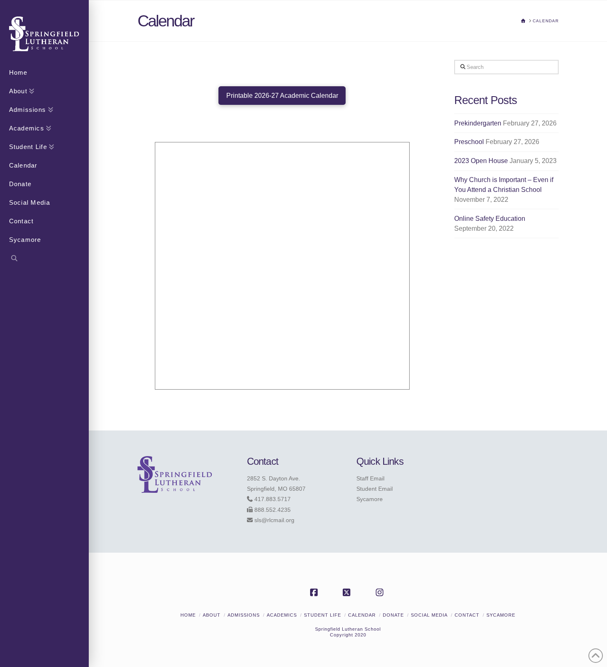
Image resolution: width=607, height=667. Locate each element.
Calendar (362, 615)
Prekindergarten (477, 123)
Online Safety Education (489, 218)
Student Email (374, 488)
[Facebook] (315, 593)
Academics (282, 615)
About (212, 615)
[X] (348, 593)
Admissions (244, 615)
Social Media (429, 615)
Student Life (322, 615)
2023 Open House (481, 160)
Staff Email (370, 478)
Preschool (469, 141)
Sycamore (369, 499)
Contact (467, 615)
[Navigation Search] (44, 259)
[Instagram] (381, 593)
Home (188, 615)
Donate (393, 615)
